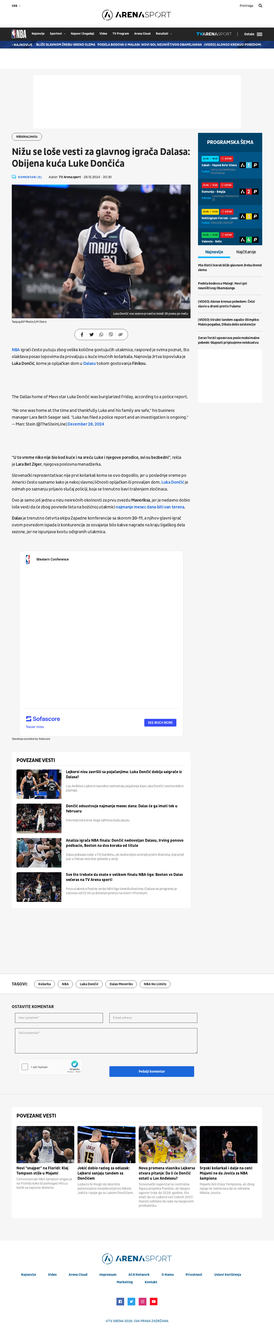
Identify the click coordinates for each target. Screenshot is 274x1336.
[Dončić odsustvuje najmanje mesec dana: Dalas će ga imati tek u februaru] (38, 818)
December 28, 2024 (85, 424)
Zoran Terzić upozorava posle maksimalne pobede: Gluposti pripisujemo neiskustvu (228, 340)
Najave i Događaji (82, 33)
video (103, 33)
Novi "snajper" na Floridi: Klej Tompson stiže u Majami (42, 1171)
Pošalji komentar (152, 1071)
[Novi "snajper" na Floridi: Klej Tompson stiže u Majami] (45, 1144)
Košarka (44, 984)
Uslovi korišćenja (227, 1275)
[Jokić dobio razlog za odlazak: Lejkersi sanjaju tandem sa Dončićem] (106, 1144)
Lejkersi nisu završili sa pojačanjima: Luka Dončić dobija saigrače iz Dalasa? (124, 774)
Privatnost (194, 1275)
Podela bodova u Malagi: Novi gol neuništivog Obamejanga (138, 45)
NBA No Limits (155, 984)
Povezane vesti (35, 760)
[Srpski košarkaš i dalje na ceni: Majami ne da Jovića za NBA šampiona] (229, 1144)
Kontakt (151, 1282)
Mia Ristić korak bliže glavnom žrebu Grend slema (230, 267)
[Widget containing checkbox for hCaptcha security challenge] (50, 1067)
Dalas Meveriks (121, 984)
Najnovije (214, 252)
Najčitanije (246, 252)
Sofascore (44, 738)
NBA (65, 984)
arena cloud (142, 33)
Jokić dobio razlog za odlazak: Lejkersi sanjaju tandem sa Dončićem (103, 1173)
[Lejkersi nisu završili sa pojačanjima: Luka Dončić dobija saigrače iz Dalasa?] (38, 784)
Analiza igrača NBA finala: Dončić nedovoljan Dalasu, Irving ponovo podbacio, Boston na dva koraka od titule (124, 843)
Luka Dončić (89, 984)
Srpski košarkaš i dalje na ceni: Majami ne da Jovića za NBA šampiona (226, 1173)
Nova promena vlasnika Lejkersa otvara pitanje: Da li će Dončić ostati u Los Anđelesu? (167, 1173)
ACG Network (139, 1275)
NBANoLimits (26, 137)
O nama (168, 1275)
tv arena (116, 1321)
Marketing (125, 1282)
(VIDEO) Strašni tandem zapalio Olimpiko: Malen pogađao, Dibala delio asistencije (228, 322)
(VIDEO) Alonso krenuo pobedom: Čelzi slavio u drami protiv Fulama (226, 303)
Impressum (107, 1275)
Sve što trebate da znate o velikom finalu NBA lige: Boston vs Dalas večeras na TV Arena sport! (124, 877)
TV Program (121, 33)
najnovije (38, 33)
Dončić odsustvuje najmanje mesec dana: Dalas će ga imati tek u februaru (121, 809)
